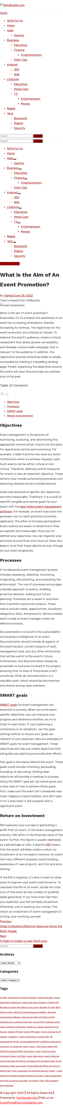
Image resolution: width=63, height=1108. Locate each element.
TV (16, 94)
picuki (25, 1046)
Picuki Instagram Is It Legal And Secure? (29, 1071)
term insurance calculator (16, 1081)
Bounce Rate (49, 1017)
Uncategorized (10, 263)
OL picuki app (16, 1046)
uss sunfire (33, 1081)
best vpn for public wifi (32, 1017)
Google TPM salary (31, 1032)
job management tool (29, 1041)
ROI (48, 844)
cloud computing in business (13, 1027)
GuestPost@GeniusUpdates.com (21, 1102)
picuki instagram (51, 1056)
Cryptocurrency (31, 55)
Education (20, 45)
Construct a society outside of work (43, 1027)
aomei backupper (46, 998)
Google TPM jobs (15, 1032)
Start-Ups (20, 59)
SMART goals (15, 411)
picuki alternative (35, 1056)
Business (13, 40)
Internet (12, 64)
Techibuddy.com (27, 1097)
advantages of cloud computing (22, 998)
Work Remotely (6, 1085)
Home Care (21, 89)
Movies (25, 103)
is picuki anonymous (27, 1037)
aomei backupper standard (34, 1002)
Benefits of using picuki (28, 1007)
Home (11, 25)
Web (16, 74)
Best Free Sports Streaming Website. (30, 1012)
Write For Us (15, 20)
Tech (10, 113)
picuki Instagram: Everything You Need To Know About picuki (27, 1061)
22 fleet (3, 998)
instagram (12, 1037)
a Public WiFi (53, 1002)
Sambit (8, 295)
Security (19, 128)
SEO (16, 69)
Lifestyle (13, 79)
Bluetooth (20, 118)
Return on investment (20, 415)
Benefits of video (47, 1007)
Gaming (19, 35)
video (41, 1081)
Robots (18, 123)
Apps (10, 30)
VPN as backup (51, 1081)
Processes (13, 406)
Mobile (11, 108)
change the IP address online (46, 1022)
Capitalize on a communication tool (16, 1022)
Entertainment (30, 98)
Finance (19, 50)
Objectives (13, 401)
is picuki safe (43, 1037)
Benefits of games (8, 1007)
